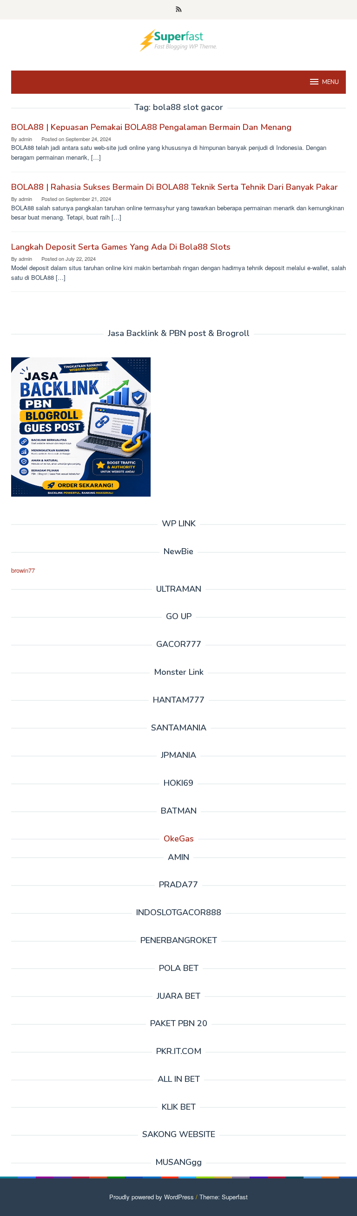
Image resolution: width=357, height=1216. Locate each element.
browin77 (23, 570)
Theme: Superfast (223, 1196)
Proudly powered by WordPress (151, 1196)
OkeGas (179, 838)
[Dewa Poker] (178, 39)
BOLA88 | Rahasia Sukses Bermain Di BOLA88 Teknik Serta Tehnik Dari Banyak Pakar (174, 187)
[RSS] (179, 9)
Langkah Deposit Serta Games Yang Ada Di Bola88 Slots (121, 246)
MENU (330, 82)
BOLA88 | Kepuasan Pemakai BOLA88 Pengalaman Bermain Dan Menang (151, 127)
